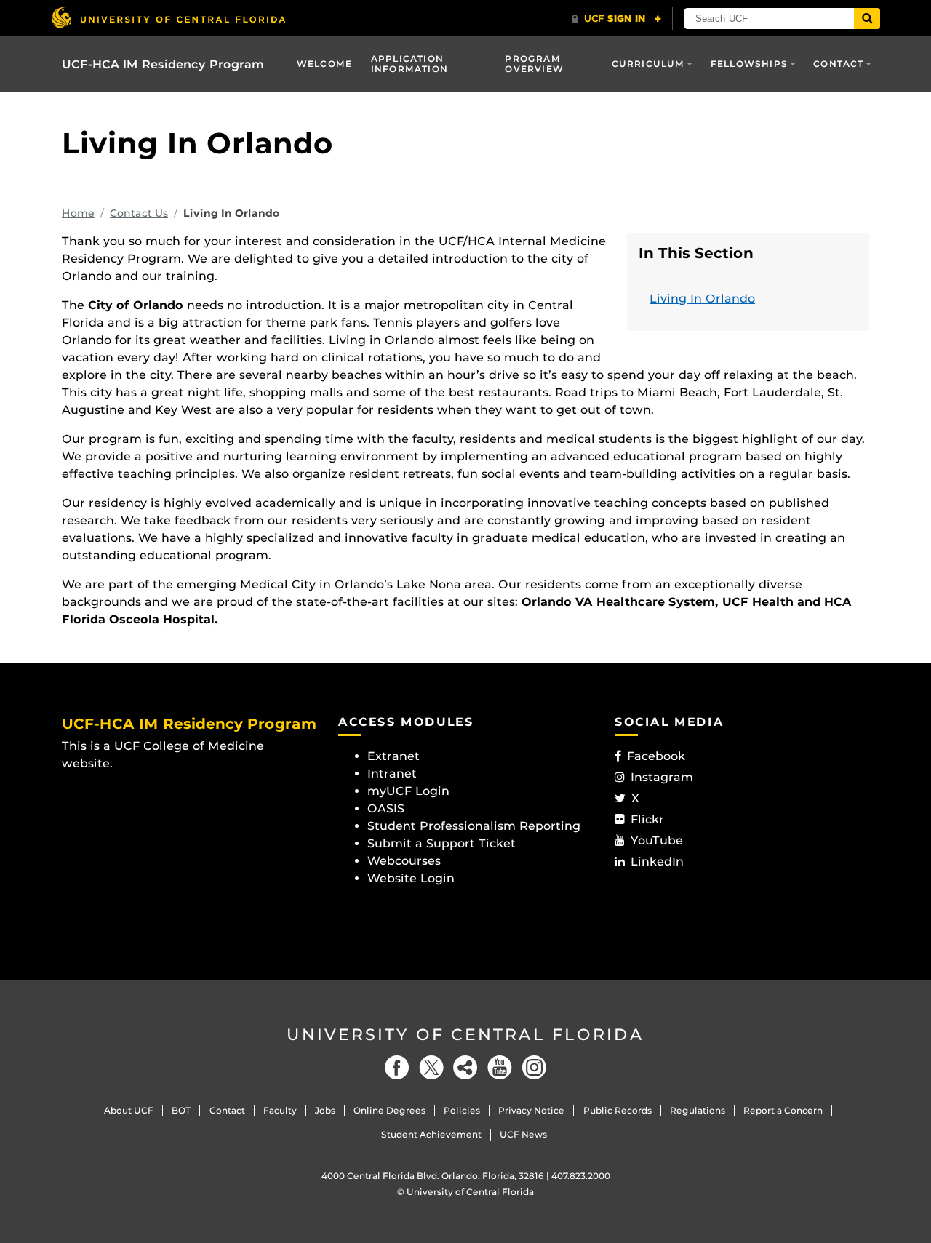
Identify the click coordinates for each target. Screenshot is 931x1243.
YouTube (657, 840)
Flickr (647, 819)
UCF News (523, 1134)
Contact (838, 63)
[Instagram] (534, 1067)
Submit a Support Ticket (441, 843)
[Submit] (867, 18)
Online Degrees (389, 1110)
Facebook (656, 756)
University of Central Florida (465, 1034)
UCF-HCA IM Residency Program (163, 64)
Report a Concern (783, 1110)
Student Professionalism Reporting (473, 826)
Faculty (280, 1110)
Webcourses (404, 861)
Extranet (393, 756)
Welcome (324, 63)
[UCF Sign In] (616, 19)
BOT (181, 1110)
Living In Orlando (702, 298)
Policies (462, 1110)
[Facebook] (397, 1067)
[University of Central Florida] (168, 18)
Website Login (411, 878)
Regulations (697, 1110)
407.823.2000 (580, 1175)
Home (78, 213)
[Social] (465, 1067)
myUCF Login (408, 791)
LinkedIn (657, 861)
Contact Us (139, 213)
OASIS (385, 808)
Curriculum (648, 63)
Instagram (662, 777)
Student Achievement (431, 1134)
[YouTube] (499, 1067)
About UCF (128, 1110)
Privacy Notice (531, 1110)
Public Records (617, 1110)
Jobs (325, 1110)
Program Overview (534, 63)
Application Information (409, 63)
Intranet (392, 773)
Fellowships (749, 63)
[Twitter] (431, 1067)
